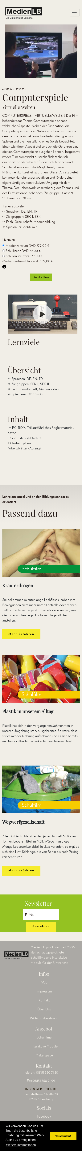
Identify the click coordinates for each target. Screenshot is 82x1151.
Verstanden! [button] (63, 1135)
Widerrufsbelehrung (44, 1018)
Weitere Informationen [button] (21, 1145)
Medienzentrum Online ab (27, 261)
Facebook (44, 1116)
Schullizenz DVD (23, 251)
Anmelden (41, 926)
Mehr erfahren (21, 634)
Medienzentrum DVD (27, 246)
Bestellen (41, 277)
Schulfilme (44, 1037)
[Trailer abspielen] (42, 314)
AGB (44, 982)
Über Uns (44, 1009)
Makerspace (44, 1055)
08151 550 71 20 (47, 1072)
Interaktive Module (44, 1046)
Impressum (44, 991)
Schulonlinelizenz (24, 256)
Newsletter (38, 903)
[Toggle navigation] (74, 12)
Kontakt (44, 1000)
